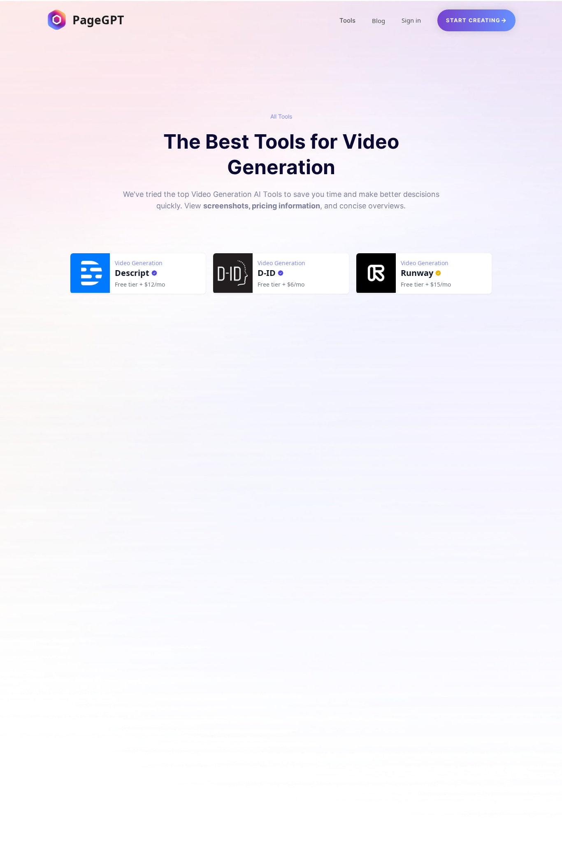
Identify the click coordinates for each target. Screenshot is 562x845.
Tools (347, 20)
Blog (378, 20)
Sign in (411, 20)
